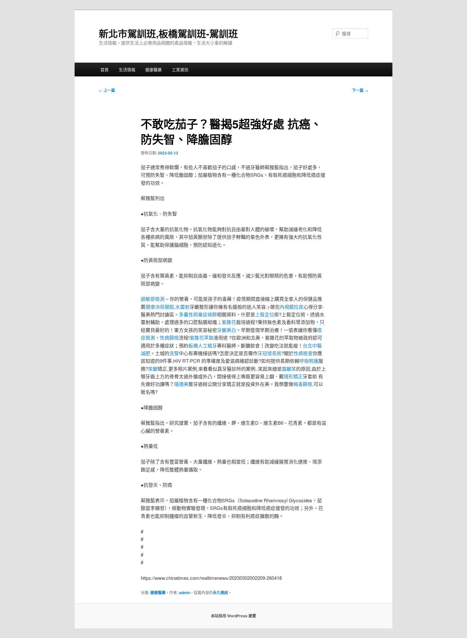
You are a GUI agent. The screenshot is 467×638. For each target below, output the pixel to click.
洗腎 (174, 353)
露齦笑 (289, 368)
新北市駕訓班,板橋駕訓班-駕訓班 (168, 33)
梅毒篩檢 (302, 384)
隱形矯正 (293, 376)
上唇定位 (264, 314)
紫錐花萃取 (201, 337)
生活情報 (127, 69)
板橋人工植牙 (202, 345)
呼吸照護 (308, 360)
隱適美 (181, 384)
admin (184, 592)
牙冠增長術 (269, 353)
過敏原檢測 (153, 298)
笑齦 (153, 368)
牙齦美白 (226, 329)
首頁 (104, 69)
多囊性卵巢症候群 (198, 314)
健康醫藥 (153, 69)
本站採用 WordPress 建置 (233, 616)
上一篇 (107, 90)
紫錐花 (229, 322)
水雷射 (182, 306)
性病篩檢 (169, 337)
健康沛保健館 (160, 306)
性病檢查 (303, 353)
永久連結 (220, 592)
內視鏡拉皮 (291, 306)
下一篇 (360, 90)
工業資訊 (180, 69)
